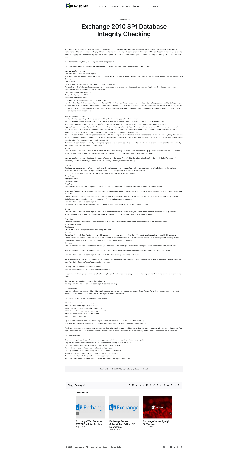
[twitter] (164, 447)
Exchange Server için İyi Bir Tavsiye (156, 423)
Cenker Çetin (116, 447)
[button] (77, 413)
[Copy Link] (178, 385)
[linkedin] (174, 447)
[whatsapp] (178, 447)
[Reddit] (140, 385)
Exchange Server (124, 19)
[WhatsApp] (150, 385)
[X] (133, 385)
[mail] (181, 447)
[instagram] (167, 447)
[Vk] (168, 385)
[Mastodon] (147, 385)
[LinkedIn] (143, 385)
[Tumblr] (161, 385)
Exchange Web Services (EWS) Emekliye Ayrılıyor (89, 423)
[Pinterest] (164, 385)
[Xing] (171, 385)
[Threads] (157, 385)
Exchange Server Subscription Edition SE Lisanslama (122, 424)
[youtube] (171, 447)
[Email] (175, 385)
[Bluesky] (136, 385)
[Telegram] (153, 385)
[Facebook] (129, 385)
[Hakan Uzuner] (77, 4)
